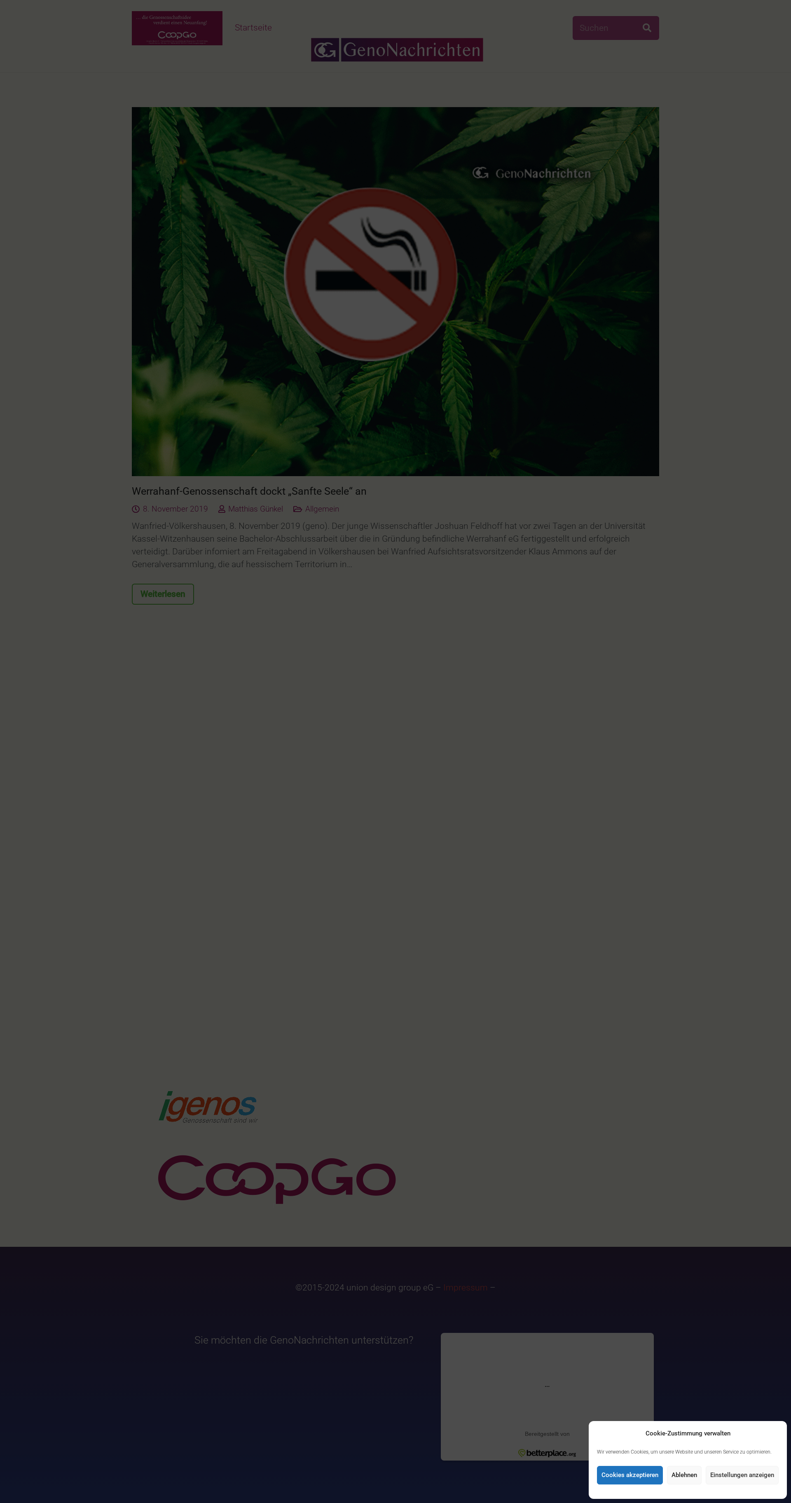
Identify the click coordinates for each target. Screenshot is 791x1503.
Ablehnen (684, 1475)
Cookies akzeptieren (629, 1475)
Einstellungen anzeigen (742, 1475)
